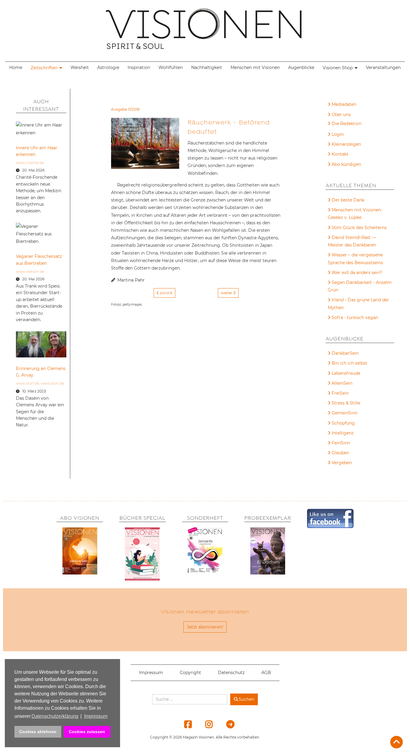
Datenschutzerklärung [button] (55, 716)
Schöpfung (343, 423)
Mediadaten (344, 104)
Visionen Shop (338, 67)
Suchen (246, 699)
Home (15, 67)
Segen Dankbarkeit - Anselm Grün (360, 286)
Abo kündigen (346, 164)
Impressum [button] (95, 716)
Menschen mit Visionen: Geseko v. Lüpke (355, 213)
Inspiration (139, 67)
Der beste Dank (348, 200)
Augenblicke (301, 67)
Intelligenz (343, 433)
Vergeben (342, 462)
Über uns (341, 114)
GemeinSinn (344, 413)
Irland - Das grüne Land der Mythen (358, 303)
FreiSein (340, 393)
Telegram (226, 724)
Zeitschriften (44, 67)
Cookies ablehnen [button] (37, 731)
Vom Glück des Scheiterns (359, 227)
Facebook (184, 724)
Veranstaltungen (383, 67)
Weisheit (80, 67)
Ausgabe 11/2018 (125, 109)
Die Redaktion (346, 123)
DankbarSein (345, 353)
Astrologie (108, 67)
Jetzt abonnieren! (205, 627)
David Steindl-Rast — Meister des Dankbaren (352, 241)
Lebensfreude (346, 373)
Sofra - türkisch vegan (355, 317)
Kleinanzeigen (346, 144)
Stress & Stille (346, 403)
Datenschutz (231, 672)
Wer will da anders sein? (357, 272)
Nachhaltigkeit (206, 67)
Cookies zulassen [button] (87, 731)
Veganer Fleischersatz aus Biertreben (39, 260)
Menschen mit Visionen (255, 67)
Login (338, 134)
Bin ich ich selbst (349, 363)
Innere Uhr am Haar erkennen (36, 151)
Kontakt (340, 154)
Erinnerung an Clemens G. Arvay (40, 372)
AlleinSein (342, 383)
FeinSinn (341, 443)
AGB (266, 672)
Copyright (190, 672)
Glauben (340, 452)
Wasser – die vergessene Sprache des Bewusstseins (355, 258)
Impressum (151, 672)
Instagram (205, 724)
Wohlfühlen (170, 67)
